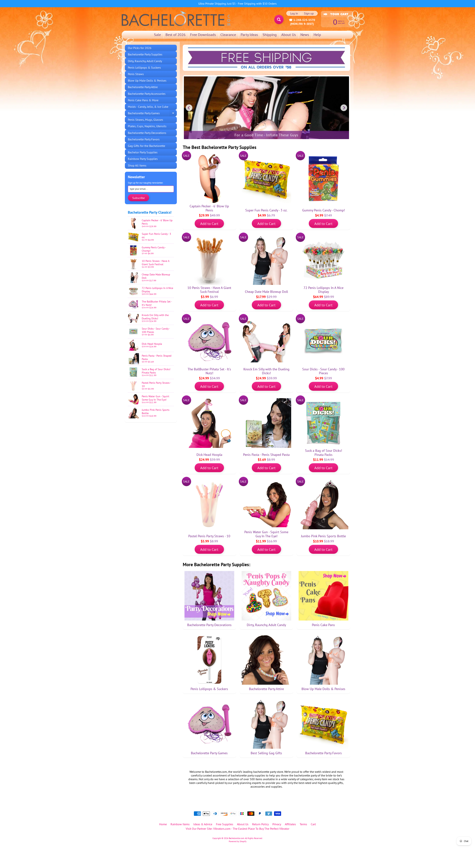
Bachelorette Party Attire (143, 87)
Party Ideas (249, 34)
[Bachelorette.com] (176, 18)
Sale (157, 34)
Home (163, 824)
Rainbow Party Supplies (143, 159)
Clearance (228, 34)
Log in (294, 13)
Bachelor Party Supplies (143, 152)
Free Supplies (224, 824)
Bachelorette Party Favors (144, 139)
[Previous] (189, 107)
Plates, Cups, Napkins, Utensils (147, 126)
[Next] (343, 107)
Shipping (270, 34)
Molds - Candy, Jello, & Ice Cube (148, 106)
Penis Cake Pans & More (143, 100)
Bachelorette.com (236, 838)
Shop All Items (137, 165)
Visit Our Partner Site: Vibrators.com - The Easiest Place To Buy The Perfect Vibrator (237, 828)
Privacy (276, 824)
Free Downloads (203, 34)
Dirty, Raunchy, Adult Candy (145, 61)
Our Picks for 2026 (139, 48)
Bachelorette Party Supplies (145, 54)
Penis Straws (136, 74)
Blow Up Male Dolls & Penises (147, 80)
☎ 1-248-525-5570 (302, 20)
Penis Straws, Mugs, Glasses (145, 119)
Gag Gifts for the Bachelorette (146, 146)
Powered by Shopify (237, 841)
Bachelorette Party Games (152, 113)
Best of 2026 (176, 34)
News (304, 34)
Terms (303, 824)
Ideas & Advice (202, 824)
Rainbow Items (180, 824)
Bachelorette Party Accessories (147, 94)
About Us (288, 34)
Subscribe (138, 198)
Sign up (309, 13)
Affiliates (290, 824)
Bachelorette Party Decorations (147, 133)
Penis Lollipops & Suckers (144, 67)
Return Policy (260, 824)
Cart (313, 824)
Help (317, 34)
